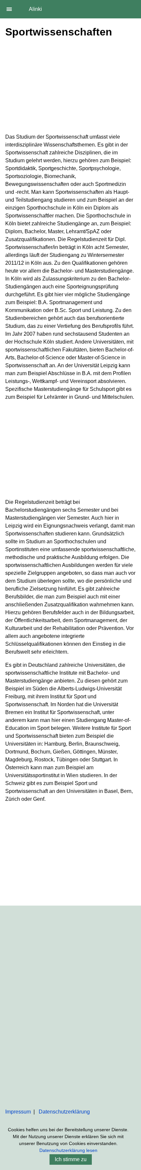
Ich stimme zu (71, 1159)
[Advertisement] (70, 87)
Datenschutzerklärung (64, 1111)
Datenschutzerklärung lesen (68, 1150)
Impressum (18, 1111)
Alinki (35, 9)
